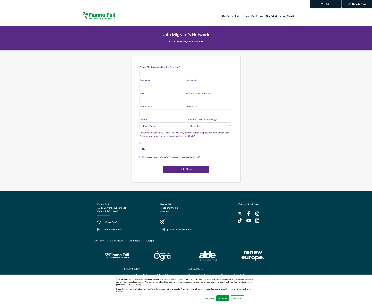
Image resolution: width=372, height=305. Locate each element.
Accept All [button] (223, 298)
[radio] (185, 143)
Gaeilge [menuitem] (150, 240)
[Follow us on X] (239, 213)
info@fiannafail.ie (113, 229)
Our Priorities (273, 16)
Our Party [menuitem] (99, 240)
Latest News (242, 16)
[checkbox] (185, 146)
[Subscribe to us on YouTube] (248, 220)
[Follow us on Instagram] (257, 213)
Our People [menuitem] (134, 240)
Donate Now (359, 3)
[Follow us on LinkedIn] (257, 220)
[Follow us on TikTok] (239, 220)
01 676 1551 (111, 221)
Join (327, 3)
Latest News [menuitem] (116, 240)
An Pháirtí (288, 16)
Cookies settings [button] (208, 298)
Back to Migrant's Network (189, 41)
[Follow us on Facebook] (248, 213)
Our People (257, 16)
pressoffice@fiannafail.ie (179, 229)
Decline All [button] (237, 298)
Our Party (227, 16)
